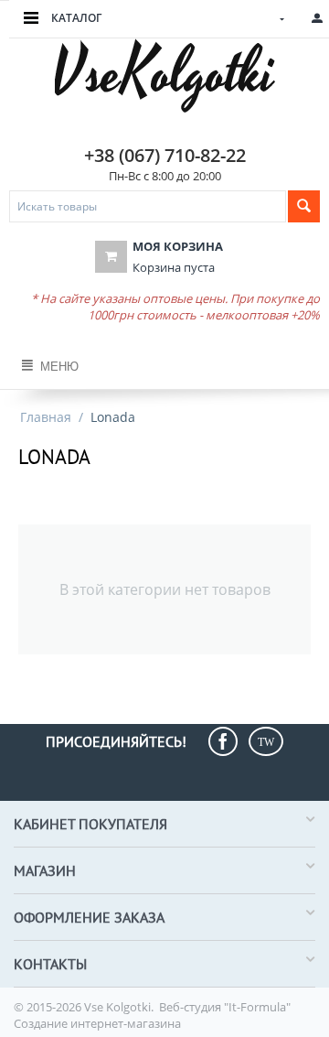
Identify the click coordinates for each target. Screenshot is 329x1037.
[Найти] (304, 206)
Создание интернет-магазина (97, 1023)
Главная (45, 417)
